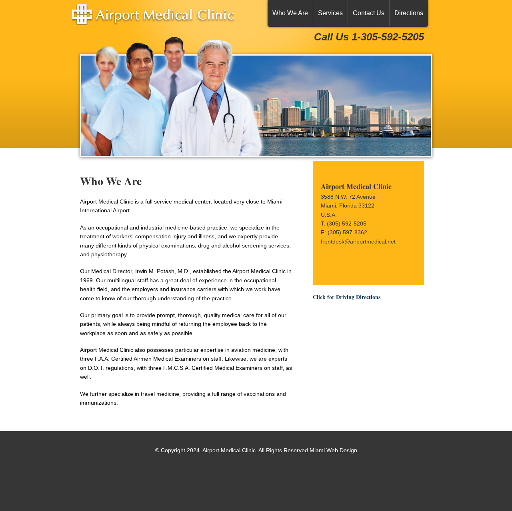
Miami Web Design (333, 450)
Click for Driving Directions (346, 297)
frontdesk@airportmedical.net (358, 241)
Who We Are (290, 13)
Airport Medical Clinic (164, 21)
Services (330, 13)
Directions (408, 13)
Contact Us (368, 13)
